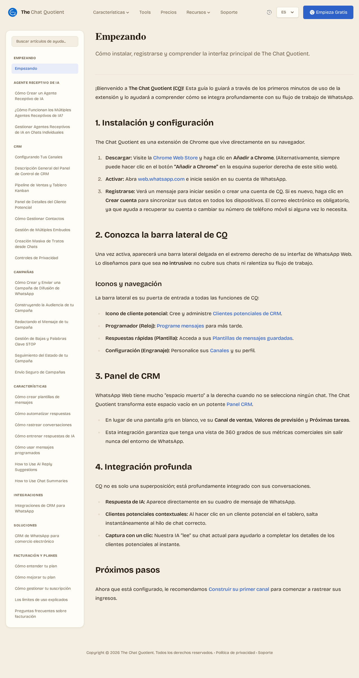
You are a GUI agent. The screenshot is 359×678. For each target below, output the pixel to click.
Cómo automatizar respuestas (42, 413)
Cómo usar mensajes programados (34, 450)
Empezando (26, 68)
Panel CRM (239, 404)
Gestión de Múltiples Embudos (42, 229)
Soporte (265, 652)
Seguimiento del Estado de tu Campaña (41, 358)
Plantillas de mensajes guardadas (253, 338)
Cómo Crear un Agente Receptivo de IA (36, 96)
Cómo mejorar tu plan (35, 577)
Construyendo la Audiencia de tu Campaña (44, 308)
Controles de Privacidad (36, 258)
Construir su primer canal (239, 589)
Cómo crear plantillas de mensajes (37, 399)
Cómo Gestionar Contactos (39, 218)
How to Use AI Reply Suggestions (33, 467)
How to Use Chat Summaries (41, 481)
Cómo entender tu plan (36, 566)
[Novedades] (269, 12)
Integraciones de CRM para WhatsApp (40, 508)
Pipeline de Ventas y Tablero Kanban (40, 188)
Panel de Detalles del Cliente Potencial (40, 204)
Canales (219, 350)
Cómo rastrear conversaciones (43, 424)
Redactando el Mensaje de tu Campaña (41, 324)
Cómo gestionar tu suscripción (43, 588)
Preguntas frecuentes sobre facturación (40, 614)
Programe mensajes (180, 326)
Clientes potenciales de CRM (247, 313)
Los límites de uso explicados (41, 599)
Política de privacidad (235, 652)
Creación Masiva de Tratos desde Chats (39, 244)
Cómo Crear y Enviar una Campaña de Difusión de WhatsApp (38, 288)
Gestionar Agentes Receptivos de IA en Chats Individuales (42, 129)
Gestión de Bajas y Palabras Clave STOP (40, 341)
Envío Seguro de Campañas (40, 372)
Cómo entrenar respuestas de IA (45, 436)
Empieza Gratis (331, 12)
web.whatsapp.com (161, 179)
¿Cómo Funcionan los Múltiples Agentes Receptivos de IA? (43, 113)
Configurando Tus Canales (38, 157)
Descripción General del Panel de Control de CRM (42, 171)
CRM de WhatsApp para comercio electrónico (37, 538)
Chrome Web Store (175, 158)
